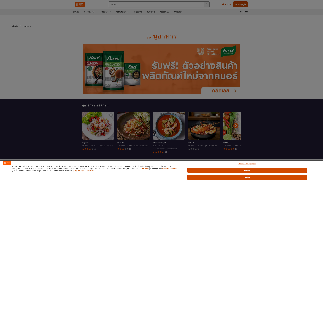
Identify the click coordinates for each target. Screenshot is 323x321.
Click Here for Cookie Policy (83, 171)
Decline (247, 177)
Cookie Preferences (169, 168)
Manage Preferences (247, 164)
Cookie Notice (144, 168)
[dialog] (161, 241)
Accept (247, 170)
